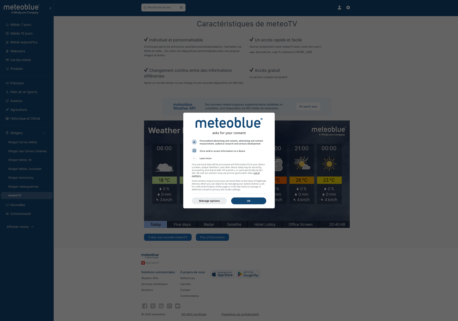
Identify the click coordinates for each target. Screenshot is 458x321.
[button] (229, 158)
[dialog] (229, 160)
